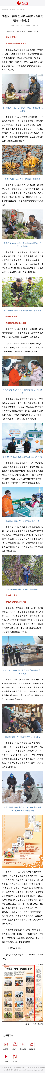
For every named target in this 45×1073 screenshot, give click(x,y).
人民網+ (14, 1049)
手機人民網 (23, 1049)
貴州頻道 (10, 9)
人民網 (2, 9)
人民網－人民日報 (32, 31)
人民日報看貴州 (20, 9)
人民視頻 (5, 1061)
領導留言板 (31, 1049)
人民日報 (5, 1049)
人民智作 (14, 1061)
